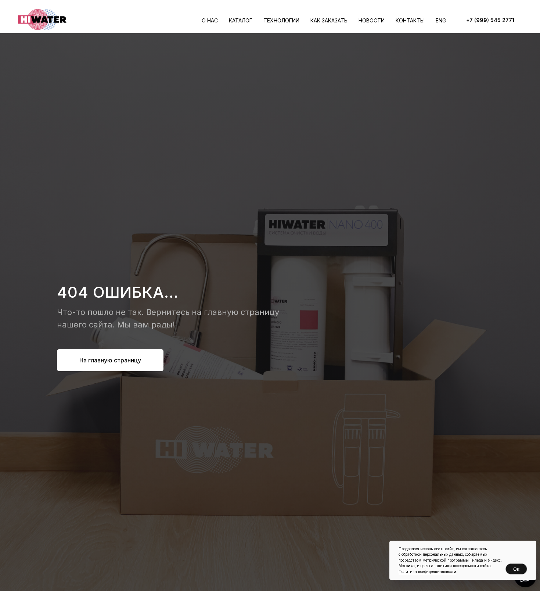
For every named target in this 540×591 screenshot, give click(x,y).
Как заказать (329, 20)
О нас (210, 20)
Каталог (240, 20)
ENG (441, 20)
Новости (372, 20)
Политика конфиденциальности (427, 571)
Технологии (281, 20)
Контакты (410, 20)
